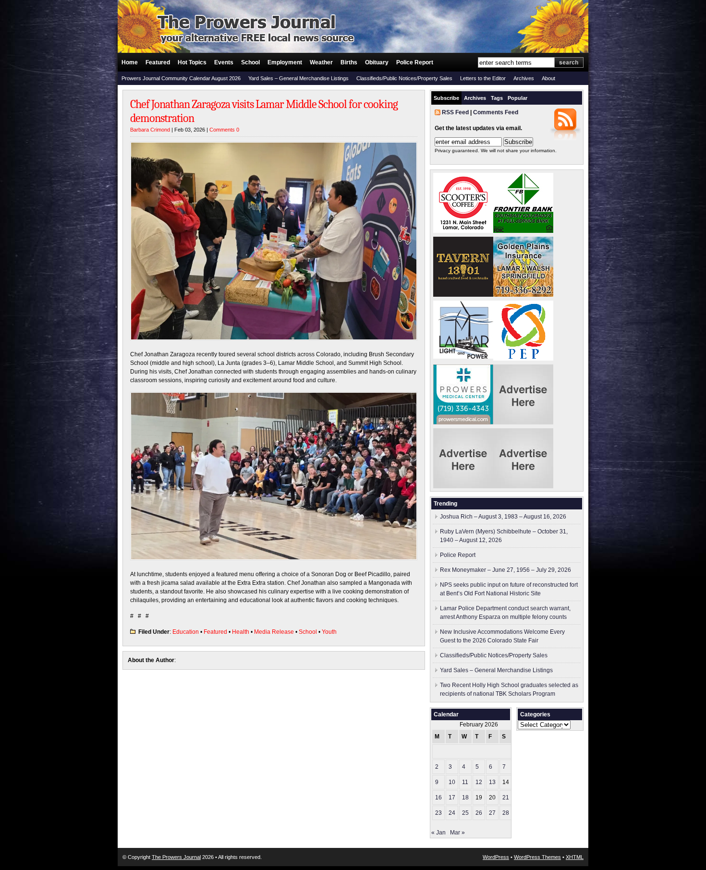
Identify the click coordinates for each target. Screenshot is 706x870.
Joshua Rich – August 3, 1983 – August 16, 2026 (503, 516)
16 (438, 797)
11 (465, 782)
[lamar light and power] (463, 356)
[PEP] (523, 358)
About (548, 78)
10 (452, 782)
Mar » (457, 832)
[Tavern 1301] (463, 294)
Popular (517, 98)
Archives (523, 78)
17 (452, 797)
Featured (158, 62)
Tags (497, 98)
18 (465, 797)
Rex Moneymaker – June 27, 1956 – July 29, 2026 (505, 570)
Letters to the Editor (483, 78)
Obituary (377, 62)
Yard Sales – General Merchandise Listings (298, 78)
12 (478, 782)
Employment (285, 62)
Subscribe (446, 98)
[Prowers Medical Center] (463, 422)
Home (130, 62)
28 (505, 813)
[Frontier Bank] (523, 231)
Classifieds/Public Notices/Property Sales (404, 78)
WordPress (496, 857)
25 (465, 813)
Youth (329, 631)
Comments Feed (495, 112)
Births (349, 62)
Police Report (414, 62)
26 (478, 813)
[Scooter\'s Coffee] (463, 231)
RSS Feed (455, 112)
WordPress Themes (537, 857)
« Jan (438, 832)
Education (185, 631)
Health (240, 631)
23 (438, 813)
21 (505, 797)
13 (492, 782)
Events (223, 62)
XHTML (575, 857)
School (250, 62)
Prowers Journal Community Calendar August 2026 (181, 78)
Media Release (274, 631)
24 (452, 813)
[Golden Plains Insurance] (523, 294)
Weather (321, 62)
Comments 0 (224, 130)
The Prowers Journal (176, 857)
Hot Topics (192, 62)
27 (492, 813)
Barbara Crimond (150, 130)
